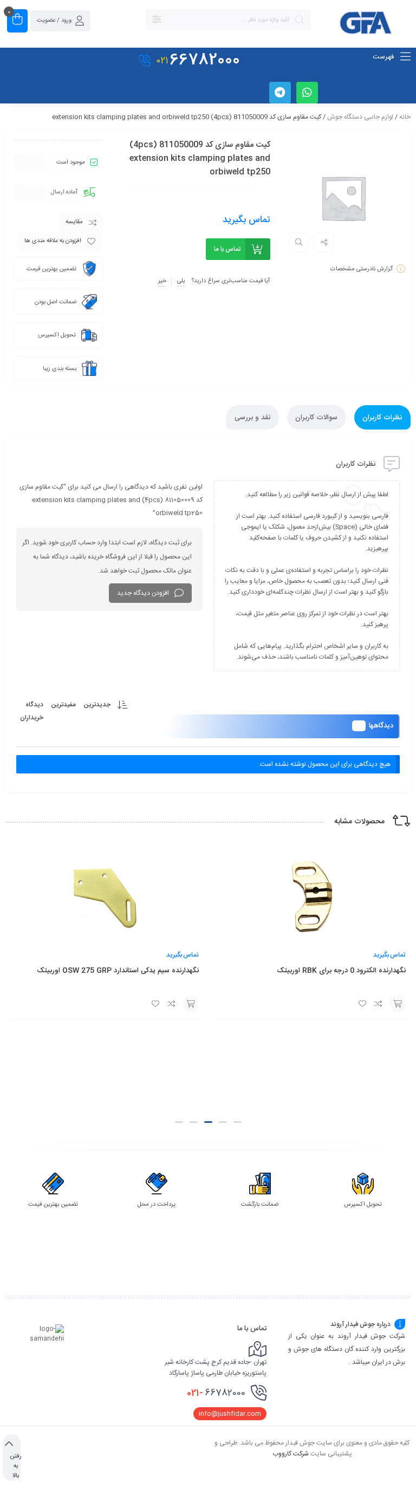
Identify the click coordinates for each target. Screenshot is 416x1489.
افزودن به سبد (397, 1004)
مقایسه (74, 222)
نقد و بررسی (252, 418)
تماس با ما (227, 249)
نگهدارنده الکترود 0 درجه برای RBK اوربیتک (340, 971)
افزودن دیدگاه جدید (143, 593)
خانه (405, 117)
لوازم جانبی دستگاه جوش (360, 117)
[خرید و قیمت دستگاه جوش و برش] (366, 24)
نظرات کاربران (382, 418)
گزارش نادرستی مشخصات (361, 269)
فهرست (384, 57)
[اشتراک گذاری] (324, 242)
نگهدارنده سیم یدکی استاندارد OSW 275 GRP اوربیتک (118, 971)
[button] (237, 1122)
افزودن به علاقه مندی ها (52, 241)
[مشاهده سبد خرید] (17, 20)
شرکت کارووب (290, 1453)
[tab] (382, 417)
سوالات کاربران (316, 418)
